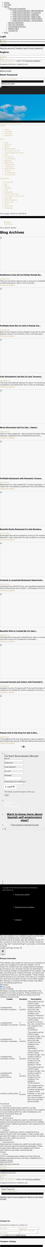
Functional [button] (4, 1104)
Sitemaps (18, 920)
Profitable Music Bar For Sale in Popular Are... (20, 326)
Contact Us (13, 31)
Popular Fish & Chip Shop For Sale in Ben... (19, 733)
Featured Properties (17, 9)
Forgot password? (19, 1197)
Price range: (4, 214)
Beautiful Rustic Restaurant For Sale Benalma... (21, 529)
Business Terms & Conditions (24, 907)
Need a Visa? (13, 29)
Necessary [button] (4, 985)
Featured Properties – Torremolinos (27, 21)
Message (8, 775)
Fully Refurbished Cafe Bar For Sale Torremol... (21, 377)
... (34, 283)
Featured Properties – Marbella (26, 15)
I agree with (28, 61)
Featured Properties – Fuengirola (27, 13)
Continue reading (7, 285)
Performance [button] (5, 1116)
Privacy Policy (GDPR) (22, 894)
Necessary (7, 987)
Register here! (6, 1197)
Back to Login (5, 71)
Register (22, 67)
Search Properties (22, 217)
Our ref (7, 771)
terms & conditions (33, 61)
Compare (21, 1246)
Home (6, 3)
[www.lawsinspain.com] (24, 825)
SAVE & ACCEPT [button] (6, 1162)
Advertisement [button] (6, 1140)
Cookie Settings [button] (6, 948)
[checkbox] (1, 1235)
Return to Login (8, 84)
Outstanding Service (17, 27)
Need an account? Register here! (14, 48)
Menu (6, 7)
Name (7, 759)
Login (22, 45)
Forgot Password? (35, 48)
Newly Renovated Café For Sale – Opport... (19, 427)
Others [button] (3, 1152)
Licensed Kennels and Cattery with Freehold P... (21, 682)
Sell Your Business (16, 25)
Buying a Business (15, 23)
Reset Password (23, 81)
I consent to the (14, 1235)
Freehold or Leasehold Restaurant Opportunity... (21, 580)
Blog (6, 33)
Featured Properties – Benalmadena (28, 11)
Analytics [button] (3, 1128)
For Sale (7, 5)
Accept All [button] (18, 948)
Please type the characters (15, 782)
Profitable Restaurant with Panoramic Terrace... (21, 478)
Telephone (8, 763)
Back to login (33, 1197)
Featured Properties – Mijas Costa (26, 17)
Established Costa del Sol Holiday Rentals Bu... (21, 275)
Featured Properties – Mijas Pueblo (27, 19)
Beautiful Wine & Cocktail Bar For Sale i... (18, 631)
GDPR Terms (21, 1235)
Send (22, 1237)
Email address (10, 767)
